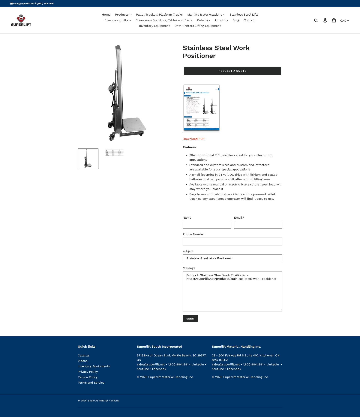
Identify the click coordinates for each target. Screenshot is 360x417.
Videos (82, 361)
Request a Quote (232, 70)
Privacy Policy (88, 372)
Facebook (159, 369)
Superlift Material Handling (103, 400)
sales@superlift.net (23, 3)
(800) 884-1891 (45, 3)
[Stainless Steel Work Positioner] (201, 131)
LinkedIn (197, 364)
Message (189, 268)
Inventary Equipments (94, 366)
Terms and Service (91, 382)
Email (239, 217)
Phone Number (194, 234)
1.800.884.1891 (178, 364)
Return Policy (88, 377)
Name (187, 217)
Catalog (83, 355)
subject (188, 251)
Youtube (143, 369)
